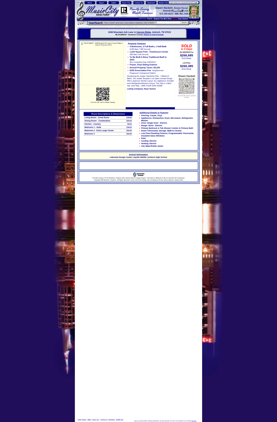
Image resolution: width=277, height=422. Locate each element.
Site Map (194, 421)
